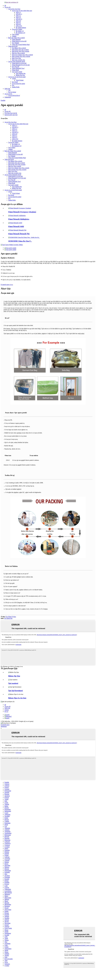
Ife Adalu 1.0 (20, 31)
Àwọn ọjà (7, 7)
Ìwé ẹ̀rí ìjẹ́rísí (12, 92)
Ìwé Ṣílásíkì (15, 43)
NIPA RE (7, 89)
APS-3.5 (18, 17)
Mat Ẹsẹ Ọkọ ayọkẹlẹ (18, 53)
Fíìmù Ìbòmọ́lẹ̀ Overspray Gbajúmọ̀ (22, 212)
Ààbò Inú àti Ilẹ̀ (13, 46)
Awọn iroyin (8, 94)
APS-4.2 (18, 24)
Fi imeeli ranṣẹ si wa (7, 284)
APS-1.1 (18, 12)
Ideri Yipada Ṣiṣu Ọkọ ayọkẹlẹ (21, 56)
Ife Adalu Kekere (21, 27)
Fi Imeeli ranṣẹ (5, 725)
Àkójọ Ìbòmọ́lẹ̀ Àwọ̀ (18, 68)
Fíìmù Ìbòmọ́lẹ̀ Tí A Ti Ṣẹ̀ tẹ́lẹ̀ (21, 65)
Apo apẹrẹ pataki (17, 72)
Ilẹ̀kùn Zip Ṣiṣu (20, 75)
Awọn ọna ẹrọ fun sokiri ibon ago (22, 10)
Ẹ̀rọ (13, 85)
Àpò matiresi (13, 683)
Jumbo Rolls (15, 87)
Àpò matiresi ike (21, 73)
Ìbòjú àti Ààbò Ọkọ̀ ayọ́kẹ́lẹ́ (16, 38)
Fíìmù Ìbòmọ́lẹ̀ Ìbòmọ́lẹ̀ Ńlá (19, 234)
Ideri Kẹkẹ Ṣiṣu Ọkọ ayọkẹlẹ (20, 51)
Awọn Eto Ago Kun (14, 9)
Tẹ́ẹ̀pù (14, 78)
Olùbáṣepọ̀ (7, 97)
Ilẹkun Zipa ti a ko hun (17, 698)
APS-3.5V (19, 26)
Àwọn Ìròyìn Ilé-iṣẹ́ (14, 95)
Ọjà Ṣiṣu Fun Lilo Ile (10, 113)
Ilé (5, 5)
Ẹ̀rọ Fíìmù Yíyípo (11, 616)
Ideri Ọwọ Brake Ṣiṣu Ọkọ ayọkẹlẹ (22, 55)
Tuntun (6, 710)
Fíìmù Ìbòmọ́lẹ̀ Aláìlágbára (18, 219)
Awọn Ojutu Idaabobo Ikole (16, 61)
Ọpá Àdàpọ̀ (15, 34)
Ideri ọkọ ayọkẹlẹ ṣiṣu (18, 60)
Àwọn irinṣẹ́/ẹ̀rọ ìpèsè (18, 83)
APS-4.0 (18, 21)
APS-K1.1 (19, 14)
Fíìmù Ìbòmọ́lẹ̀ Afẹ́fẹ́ (16, 226)
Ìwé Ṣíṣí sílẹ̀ (15, 66)
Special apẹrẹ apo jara (10, 115)
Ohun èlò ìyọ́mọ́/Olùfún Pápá (21, 44)
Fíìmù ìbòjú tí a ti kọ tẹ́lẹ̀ (19, 41)
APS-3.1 (18, 16)
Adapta (14, 36)
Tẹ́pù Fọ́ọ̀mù (19, 80)
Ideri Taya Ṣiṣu (16, 58)
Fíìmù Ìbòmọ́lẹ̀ (16, 39)
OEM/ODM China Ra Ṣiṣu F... (20, 241)
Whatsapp (4, 726)
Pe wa (6, 711)
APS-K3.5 (19, 19)
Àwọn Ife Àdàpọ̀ (17, 29)
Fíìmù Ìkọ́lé (15, 70)
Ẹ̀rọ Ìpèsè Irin (8, 618)
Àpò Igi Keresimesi (15, 691)
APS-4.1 (18, 22)
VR (9, 90)
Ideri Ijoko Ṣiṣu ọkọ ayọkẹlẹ (20, 49)
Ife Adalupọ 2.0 (20, 32)
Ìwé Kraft (15, 82)
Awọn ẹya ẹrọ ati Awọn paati (17, 77)
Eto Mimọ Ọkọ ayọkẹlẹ (19, 48)
